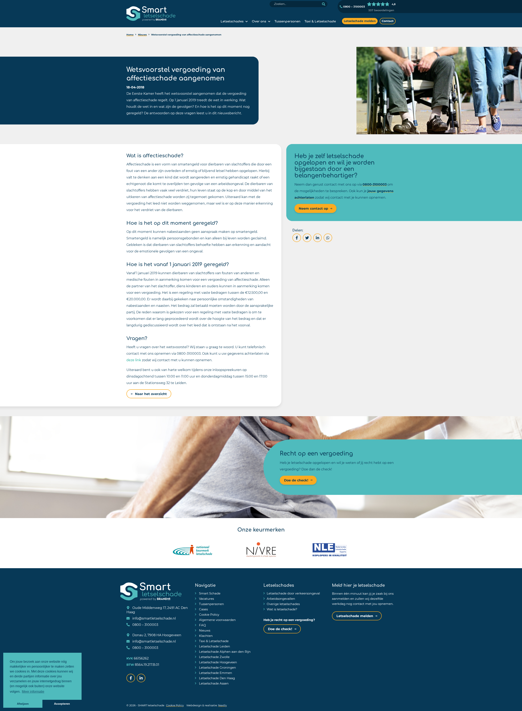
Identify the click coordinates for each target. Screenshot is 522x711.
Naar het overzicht (151, 394)
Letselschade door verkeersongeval (293, 593)
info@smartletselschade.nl (154, 618)
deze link (133, 360)
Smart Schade (209, 593)
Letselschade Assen (213, 683)
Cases (203, 609)
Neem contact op (313, 208)
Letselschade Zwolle (214, 657)
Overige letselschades (283, 604)
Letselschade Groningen (217, 667)
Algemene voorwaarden (217, 620)
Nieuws (204, 630)
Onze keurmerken (261, 529)
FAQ (202, 625)
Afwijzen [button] (23, 703)
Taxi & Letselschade (320, 21)
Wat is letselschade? (282, 609)
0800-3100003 (375, 184)
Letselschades (232, 21)
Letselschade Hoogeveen (217, 662)
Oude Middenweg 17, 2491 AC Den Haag (157, 609)
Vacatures (206, 599)
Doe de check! (296, 480)
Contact (388, 21)
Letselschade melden (360, 21)
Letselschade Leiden (214, 646)
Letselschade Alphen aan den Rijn (224, 651)
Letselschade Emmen (215, 673)
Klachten (205, 636)
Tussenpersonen (287, 21)
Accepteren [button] (62, 703)
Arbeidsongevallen (281, 599)
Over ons (259, 21)
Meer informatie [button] (33, 691)
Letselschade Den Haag (216, 678)
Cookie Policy (208, 614)
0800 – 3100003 (353, 6)
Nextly (222, 705)
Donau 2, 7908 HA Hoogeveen (156, 635)
